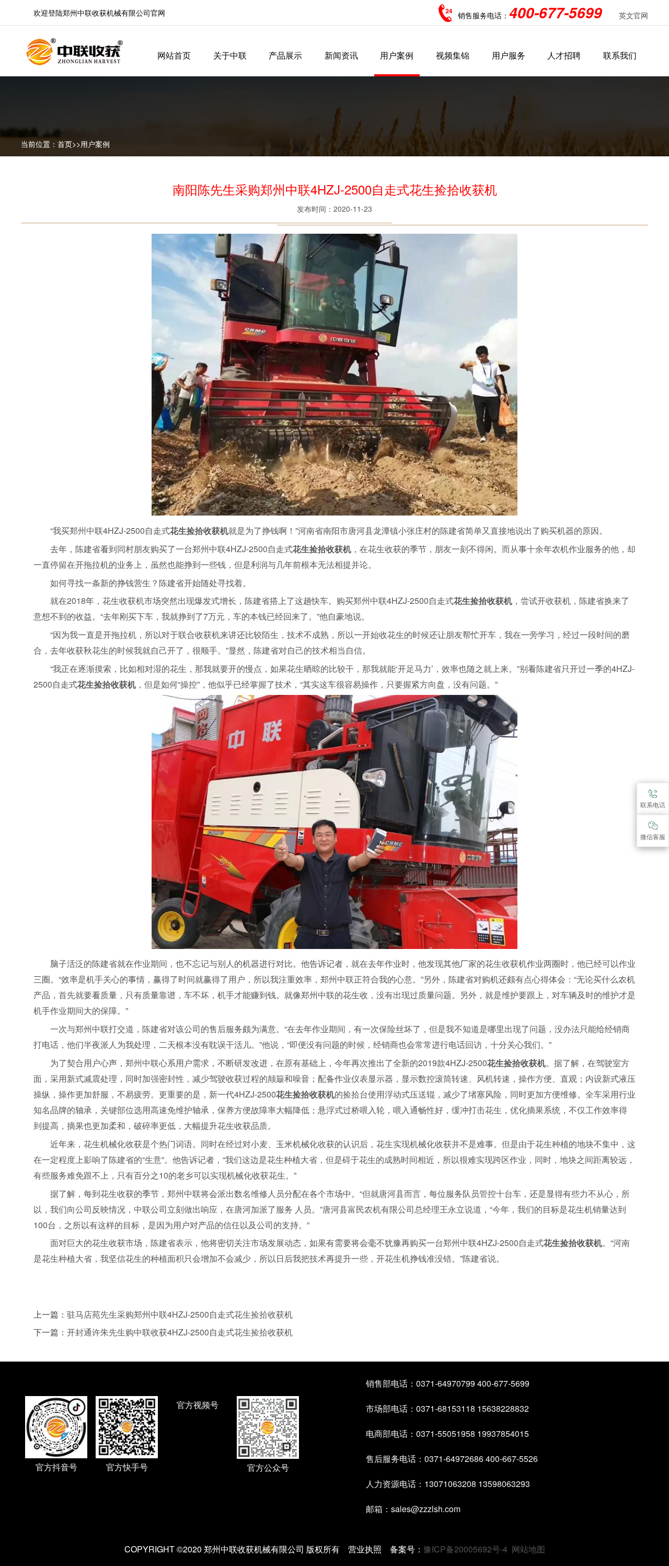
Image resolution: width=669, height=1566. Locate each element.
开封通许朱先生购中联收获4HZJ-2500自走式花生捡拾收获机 (180, 1332)
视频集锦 (452, 55)
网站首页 (174, 55)
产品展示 (285, 55)
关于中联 (230, 55)
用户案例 (396, 55)
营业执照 (365, 1549)
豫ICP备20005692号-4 (465, 1549)
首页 (64, 144)
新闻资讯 (341, 55)
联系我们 (620, 55)
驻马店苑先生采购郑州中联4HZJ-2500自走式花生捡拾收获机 (180, 1314)
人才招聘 (564, 55)
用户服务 (508, 55)
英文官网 (633, 15)
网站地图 (528, 1549)
